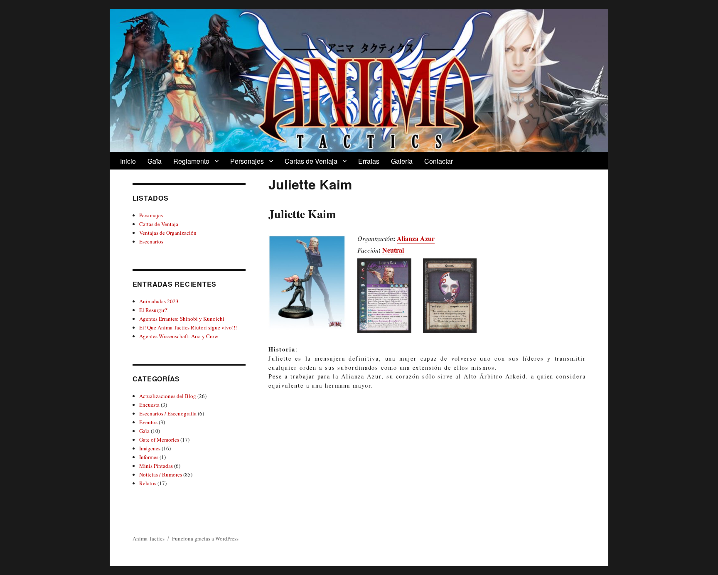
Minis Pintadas (156, 465)
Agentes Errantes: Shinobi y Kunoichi (181, 318)
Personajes (247, 161)
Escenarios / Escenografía (168, 413)
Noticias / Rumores (160, 474)
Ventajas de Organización (168, 232)
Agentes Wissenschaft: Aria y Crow (178, 336)
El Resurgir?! (154, 310)
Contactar (438, 161)
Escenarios (151, 241)
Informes (148, 457)
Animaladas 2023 (159, 301)
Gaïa (155, 161)
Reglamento (191, 161)
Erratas (368, 161)
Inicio (128, 161)
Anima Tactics (149, 538)
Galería (402, 161)
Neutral (393, 250)
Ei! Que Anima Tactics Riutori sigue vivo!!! (188, 327)
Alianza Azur (416, 238)
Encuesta (149, 404)
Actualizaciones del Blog (167, 396)
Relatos (147, 483)
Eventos (148, 422)
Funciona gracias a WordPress (205, 538)
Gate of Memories (159, 439)
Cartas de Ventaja (311, 161)
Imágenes (149, 448)
